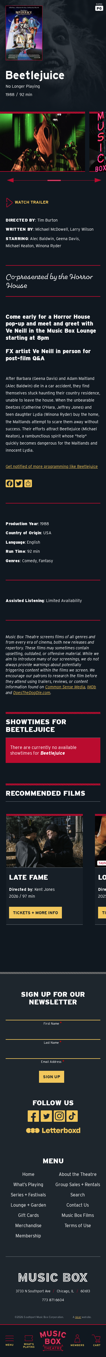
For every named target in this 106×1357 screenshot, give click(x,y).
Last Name (51, 1043)
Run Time (15, 551)
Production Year (22, 523)
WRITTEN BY (19, 229)
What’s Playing (28, 1184)
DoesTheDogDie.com (31, 692)
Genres (13, 560)
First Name (51, 1024)
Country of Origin (23, 532)
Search (77, 1195)
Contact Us (77, 1205)
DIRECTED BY (20, 220)
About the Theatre (78, 1174)
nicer (78, 1317)
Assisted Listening (25, 600)
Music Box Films (78, 1215)
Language (15, 542)
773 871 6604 (53, 1300)
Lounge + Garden (28, 1205)
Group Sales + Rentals (77, 1184)
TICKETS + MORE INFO (35, 912)
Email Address (51, 1062)
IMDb (91, 687)
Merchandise (28, 1225)
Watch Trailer (31, 202)
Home (28, 1174)
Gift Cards (28, 1215)
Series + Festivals (28, 1195)
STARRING (17, 238)
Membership (28, 1236)
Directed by (20, 889)
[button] (9, 1341)
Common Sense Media (65, 687)
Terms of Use (77, 1225)
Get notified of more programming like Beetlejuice (52, 466)
